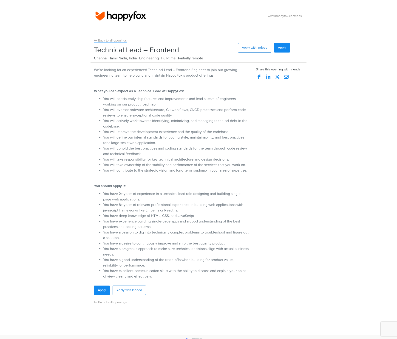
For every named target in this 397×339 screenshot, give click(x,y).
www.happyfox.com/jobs (285, 16)
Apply (282, 48)
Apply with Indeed (254, 48)
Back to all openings (112, 40)
